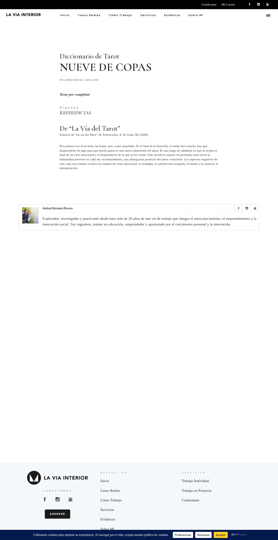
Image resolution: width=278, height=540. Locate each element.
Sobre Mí (195, 15)
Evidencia (172, 15)
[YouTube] (267, 4)
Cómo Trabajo (120, 15)
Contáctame (190, 500)
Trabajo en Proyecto (196, 491)
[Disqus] (139, 287)
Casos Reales (89, 15)
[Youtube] (70, 499)
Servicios (148, 15)
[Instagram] (258, 4)
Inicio (65, 15)
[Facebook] (249, 4)
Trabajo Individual (195, 481)
